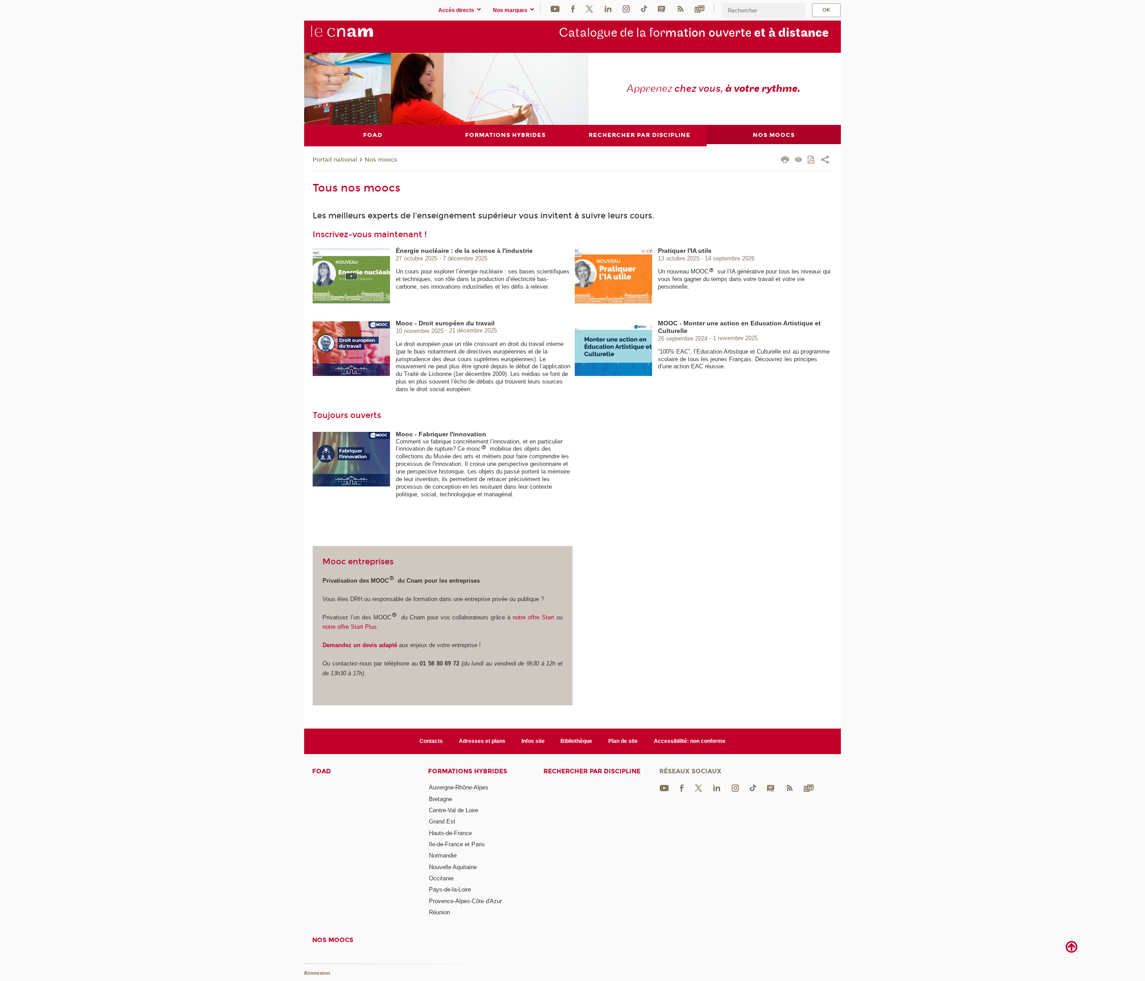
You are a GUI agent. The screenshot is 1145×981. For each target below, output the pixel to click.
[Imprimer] (785, 160)
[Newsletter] (699, 8)
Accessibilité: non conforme (689, 741)
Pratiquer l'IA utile (685, 250)
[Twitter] (589, 8)
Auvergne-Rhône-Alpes (458, 787)
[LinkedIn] (608, 8)
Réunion (439, 912)
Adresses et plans (482, 741)
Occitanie (441, 878)
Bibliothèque (576, 741)
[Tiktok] (644, 8)
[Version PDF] (811, 160)
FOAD (321, 771)
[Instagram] (626, 8)
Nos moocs (381, 159)
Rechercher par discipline (591, 771)
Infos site (533, 741)
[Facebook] (573, 8)
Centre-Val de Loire (453, 810)
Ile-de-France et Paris (457, 844)
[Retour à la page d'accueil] (356, 36)
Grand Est (442, 821)
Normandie (443, 855)
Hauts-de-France (450, 833)
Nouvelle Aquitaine (453, 867)
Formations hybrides (467, 771)
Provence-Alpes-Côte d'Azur (465, 901)
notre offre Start (534, 617)
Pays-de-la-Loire (450, 889)
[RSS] (680, 8)
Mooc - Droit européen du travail (445, 323)
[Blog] (661, 8)
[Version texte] (798, 160)
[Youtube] (555, 8)
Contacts (431, 741)
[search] (763, 10)
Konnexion (317, 973)
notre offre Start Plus (349, 626)
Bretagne (440, 799)
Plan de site (623, 741)
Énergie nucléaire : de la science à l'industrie (464, 250)
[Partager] (825, 160)
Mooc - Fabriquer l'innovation (441, 434)
